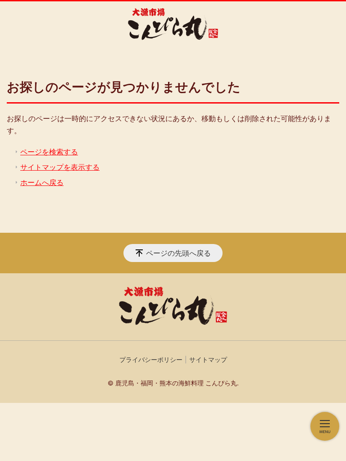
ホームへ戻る (42, 182)
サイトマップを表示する (60, 167)
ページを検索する (49, 151)
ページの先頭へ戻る (178, 253)
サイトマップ (208, 359)
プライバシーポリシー (150, 359)
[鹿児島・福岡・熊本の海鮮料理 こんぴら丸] (173, 24)
